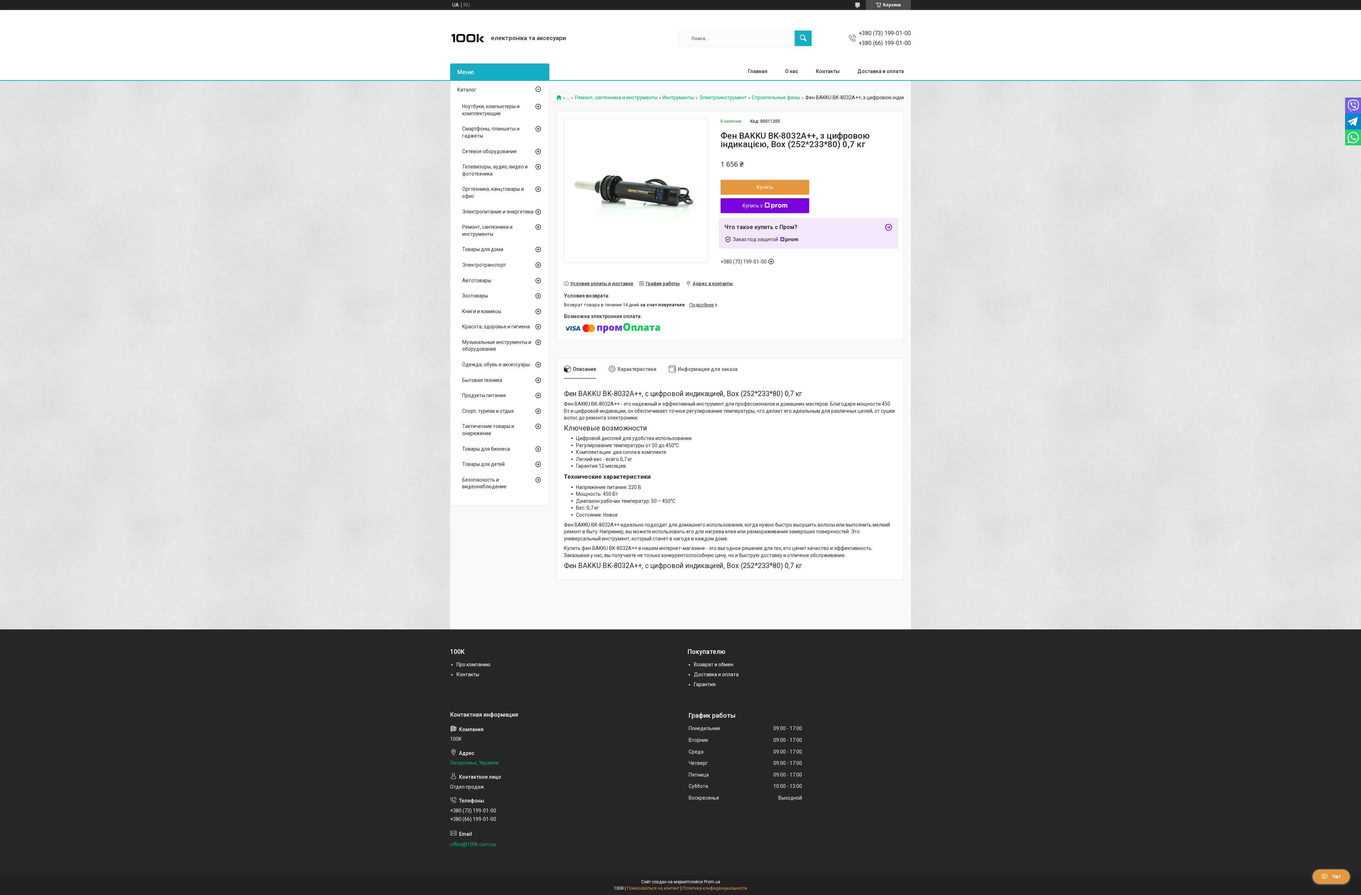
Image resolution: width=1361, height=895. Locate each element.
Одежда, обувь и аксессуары (496, 364)
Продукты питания (484, 395)
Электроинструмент (723, 97)
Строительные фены (776, 97)
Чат (1336, 876)
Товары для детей (483, 464)
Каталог (466, 90)
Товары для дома (482, 249)
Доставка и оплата (880, 71)
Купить (765, 187)
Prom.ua (712, 881)
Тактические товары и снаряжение (488, 429)
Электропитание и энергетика (497, 212)
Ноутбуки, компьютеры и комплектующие (491, 110)
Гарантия (705, 684)
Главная (757, 71)
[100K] (468, 38)
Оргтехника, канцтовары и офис (493, 192)
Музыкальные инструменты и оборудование (496, 345)
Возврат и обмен (713, 664)
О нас (791, 71)
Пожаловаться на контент (653, 888)
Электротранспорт (484, 265)
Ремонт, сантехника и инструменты (616, 97)
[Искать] (803, 38)
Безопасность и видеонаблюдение (484, 483)
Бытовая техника (482, 380)
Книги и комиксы (481, 311)
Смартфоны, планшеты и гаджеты (491, 132)
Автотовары (476, 280)
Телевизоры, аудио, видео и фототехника (495, 170)
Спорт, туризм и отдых (488, 411)
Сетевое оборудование (489, 151)
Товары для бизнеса (486, 449)
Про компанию (474, 664)
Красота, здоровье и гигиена (496, 326)
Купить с (753, 206)
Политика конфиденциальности (715, 888)
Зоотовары (475, 296)
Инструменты (678, 97)
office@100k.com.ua (473, 844)
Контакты (828, 71)
